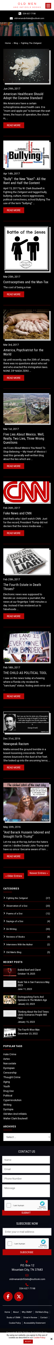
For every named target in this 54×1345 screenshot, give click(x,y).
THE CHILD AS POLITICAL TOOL (25, 673)
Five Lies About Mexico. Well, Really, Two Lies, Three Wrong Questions (23, 438)
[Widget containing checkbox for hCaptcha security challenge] (26, 1205)
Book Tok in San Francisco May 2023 (34, 984)
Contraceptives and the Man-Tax (25, 282)
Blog (16, 43)
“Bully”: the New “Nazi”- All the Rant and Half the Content (24, 181)
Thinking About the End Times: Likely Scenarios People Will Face (33, 1014)
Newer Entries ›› (39, 873)
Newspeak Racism (16, 744)
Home (8, 43)
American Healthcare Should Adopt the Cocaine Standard (23, 96)
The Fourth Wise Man (29, 1029)
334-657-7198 (29, 13)
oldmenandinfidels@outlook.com (29, 18)
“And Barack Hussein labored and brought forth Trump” (26, 834)
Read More (14, 125)
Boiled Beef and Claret (29, 969)
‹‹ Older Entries (13, 875)
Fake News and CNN (17, 513)
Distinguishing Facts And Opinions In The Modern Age (32, 998)
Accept (28, 1342)
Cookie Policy (39, 1337)
